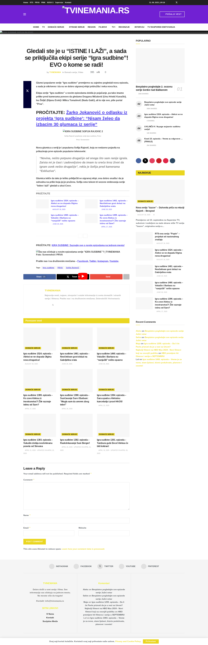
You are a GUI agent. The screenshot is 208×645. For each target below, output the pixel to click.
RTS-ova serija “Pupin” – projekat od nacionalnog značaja (167, 236)
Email (27, 527)
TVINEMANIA (55, 72)
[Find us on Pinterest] (184, 2)
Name (27, 515)
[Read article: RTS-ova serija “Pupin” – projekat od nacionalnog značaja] (144, 238)
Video (80, 72)
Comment (29, 479)
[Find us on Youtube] (180, 2)
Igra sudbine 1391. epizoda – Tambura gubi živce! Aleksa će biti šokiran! (112, 443)
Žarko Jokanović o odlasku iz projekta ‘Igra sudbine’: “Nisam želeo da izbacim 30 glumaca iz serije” (81, 118)
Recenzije (124, 27)
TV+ (113, 27)
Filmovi (103, 27)
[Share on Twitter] (27, 91)
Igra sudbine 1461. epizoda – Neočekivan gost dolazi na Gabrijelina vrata (113, 203)
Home (25, 3)
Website (82, 528)
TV (43, 27)
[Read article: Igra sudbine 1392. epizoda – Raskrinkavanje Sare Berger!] (76, 425)
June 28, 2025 (106, 209)
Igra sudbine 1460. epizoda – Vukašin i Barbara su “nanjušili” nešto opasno (65, 218)
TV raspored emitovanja (161, 27)
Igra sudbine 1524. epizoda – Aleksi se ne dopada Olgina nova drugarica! (65, 203)
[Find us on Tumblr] (172, 160)
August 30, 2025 (58, 209)
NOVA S (50, 3)
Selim (138, 337)
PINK (43, 3)
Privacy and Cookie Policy (127, 641)
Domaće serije (56, 27)
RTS (31, 3)
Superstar (59, 3)
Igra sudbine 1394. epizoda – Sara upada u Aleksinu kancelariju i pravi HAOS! (111, 398)
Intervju (139, 27)
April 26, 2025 (66, 409)
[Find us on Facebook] (173, 2)
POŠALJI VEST (173, 14)
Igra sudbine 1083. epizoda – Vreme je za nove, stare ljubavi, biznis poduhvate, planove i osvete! (159, 362)
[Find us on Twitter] (177, 2)
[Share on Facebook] (27, 84)
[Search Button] (31, 14)
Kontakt (68, 3)
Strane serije (77, 27)
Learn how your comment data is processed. (83, 549)
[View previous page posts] (80, 236)
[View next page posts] (85, 236)
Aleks (138, 331)
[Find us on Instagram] (169, 2)
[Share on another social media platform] (27, 104)
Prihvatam (151, 641)
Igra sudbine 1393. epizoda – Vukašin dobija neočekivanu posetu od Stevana (38, 443)
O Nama (50, 614)
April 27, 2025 (106, 227)
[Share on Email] (27, 98)
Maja (138, 343)
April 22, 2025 (103, 405)
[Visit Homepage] (95, 14)
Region (92, 27)
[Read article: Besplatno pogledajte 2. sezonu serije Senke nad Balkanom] (160, 65)
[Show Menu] (24, 14)
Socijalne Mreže (50, 621)
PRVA (37, 3)
